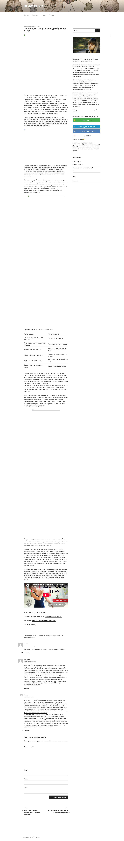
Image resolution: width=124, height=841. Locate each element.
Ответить (27, 653)
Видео (43, 15)
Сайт (25, 788)
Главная (26, 15)
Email (26, 779)
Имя (25, 770)
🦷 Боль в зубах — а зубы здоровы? (83, 168)
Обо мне (51, 15)
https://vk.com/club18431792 (53, 616)
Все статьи (35, 15)
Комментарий (29, 747)
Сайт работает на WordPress (31, 837)
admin (37, 26)
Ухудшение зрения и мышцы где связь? (84, 171)
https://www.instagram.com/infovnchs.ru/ (44, 621)
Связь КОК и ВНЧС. (78, 164)
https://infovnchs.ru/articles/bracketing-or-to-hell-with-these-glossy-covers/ (43, 707)
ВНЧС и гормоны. (77, 161)
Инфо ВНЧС (33, 6)
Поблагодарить (86, 120)
